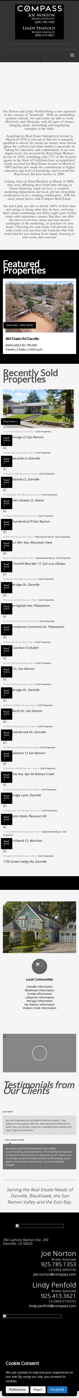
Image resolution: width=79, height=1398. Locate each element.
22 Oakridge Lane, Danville (22, 795)
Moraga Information (39, 1001)
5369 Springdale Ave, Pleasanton (26, 605)
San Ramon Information (39, 1004)
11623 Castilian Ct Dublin (21, 648)
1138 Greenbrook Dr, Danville (24, 732)
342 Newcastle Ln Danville (21, 458)
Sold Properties (43, 431)
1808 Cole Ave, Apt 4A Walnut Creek (28, 774)
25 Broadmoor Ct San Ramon (24, 753)
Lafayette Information (39, 997)
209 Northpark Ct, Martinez (22, 840)
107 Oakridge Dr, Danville (21, 690)
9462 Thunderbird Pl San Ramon (26, 521)
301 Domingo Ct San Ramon (23, 437)
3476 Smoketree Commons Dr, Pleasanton (33, 627)
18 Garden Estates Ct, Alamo (23, 500)
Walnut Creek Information (39, 1008)
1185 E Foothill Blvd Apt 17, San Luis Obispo (34, 563)
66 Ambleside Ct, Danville (21, 479)
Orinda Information (39, 994)
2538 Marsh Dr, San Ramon (22, 711)
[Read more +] (5, 447)
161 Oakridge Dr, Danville (21, 584)
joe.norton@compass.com (54, 1274)
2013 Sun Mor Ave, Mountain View (27, 542)
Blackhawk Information (39, 990)
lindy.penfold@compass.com (52, 1305)
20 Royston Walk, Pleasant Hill (24, 816)
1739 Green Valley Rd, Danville (24, 861)
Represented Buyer (44, 536)
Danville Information (39, 987)
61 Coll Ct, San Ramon (18, 669)
